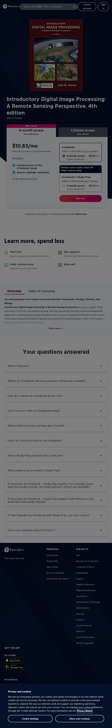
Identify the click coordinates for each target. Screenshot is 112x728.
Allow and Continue (79, 719)
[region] (56, 706)
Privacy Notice (84, 711)
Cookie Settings (30, 719)
